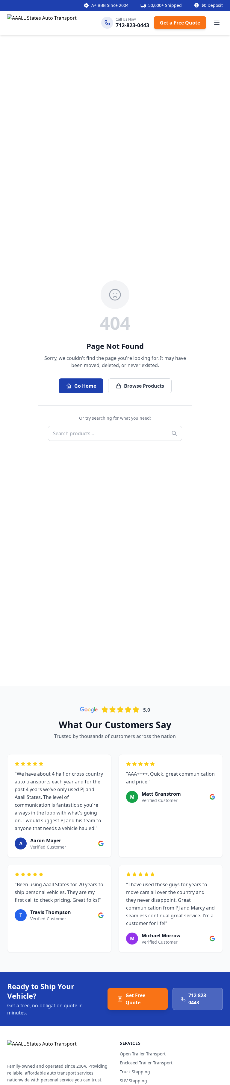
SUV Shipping (133, 1081)
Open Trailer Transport (143, 1054)
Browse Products (144, 386)
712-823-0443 (198, 999)
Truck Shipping (135, 1072)
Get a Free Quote (180, 22)
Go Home (85, 386)
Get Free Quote (135, 999)
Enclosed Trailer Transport (146, 1063)
